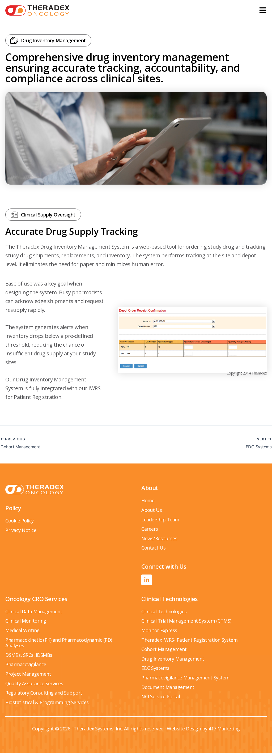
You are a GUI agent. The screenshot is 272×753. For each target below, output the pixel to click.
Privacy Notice (20, 530)
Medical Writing (22, 630)
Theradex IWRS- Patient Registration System (189, 640)
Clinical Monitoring (25, 621)
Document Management (167, 687)
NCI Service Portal (160, 696)
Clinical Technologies (164, 611)
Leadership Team (160, 519)
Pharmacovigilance (25, 664)
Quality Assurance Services (34, 683)
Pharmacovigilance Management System (185, 677)
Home (147, 500)
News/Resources (159, 538)
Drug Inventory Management (172, 659)
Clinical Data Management (33, 611)
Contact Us (153, 547)
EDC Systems (155, 668)
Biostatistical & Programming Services (47, 702)
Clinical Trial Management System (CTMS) (186, 621)
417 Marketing (224, 728)
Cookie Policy (19, 520)
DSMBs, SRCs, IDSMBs (28, 655)
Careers (149, 529)
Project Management (28, 674)
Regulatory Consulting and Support (43, 693)
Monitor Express (159, 630)
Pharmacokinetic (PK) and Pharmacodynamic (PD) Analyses (58, 643)
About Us (151, 510)
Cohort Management (164, 649)
